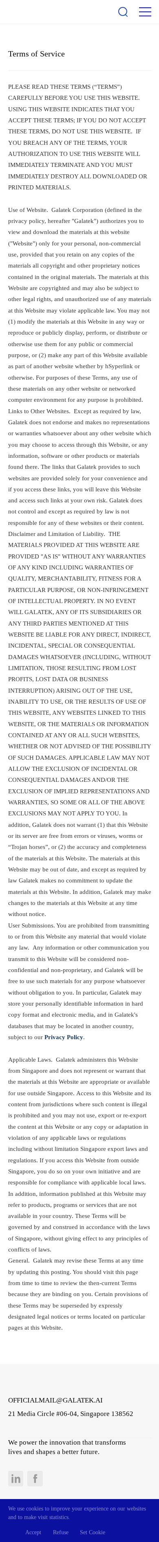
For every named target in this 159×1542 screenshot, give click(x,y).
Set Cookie (92, 1532)
